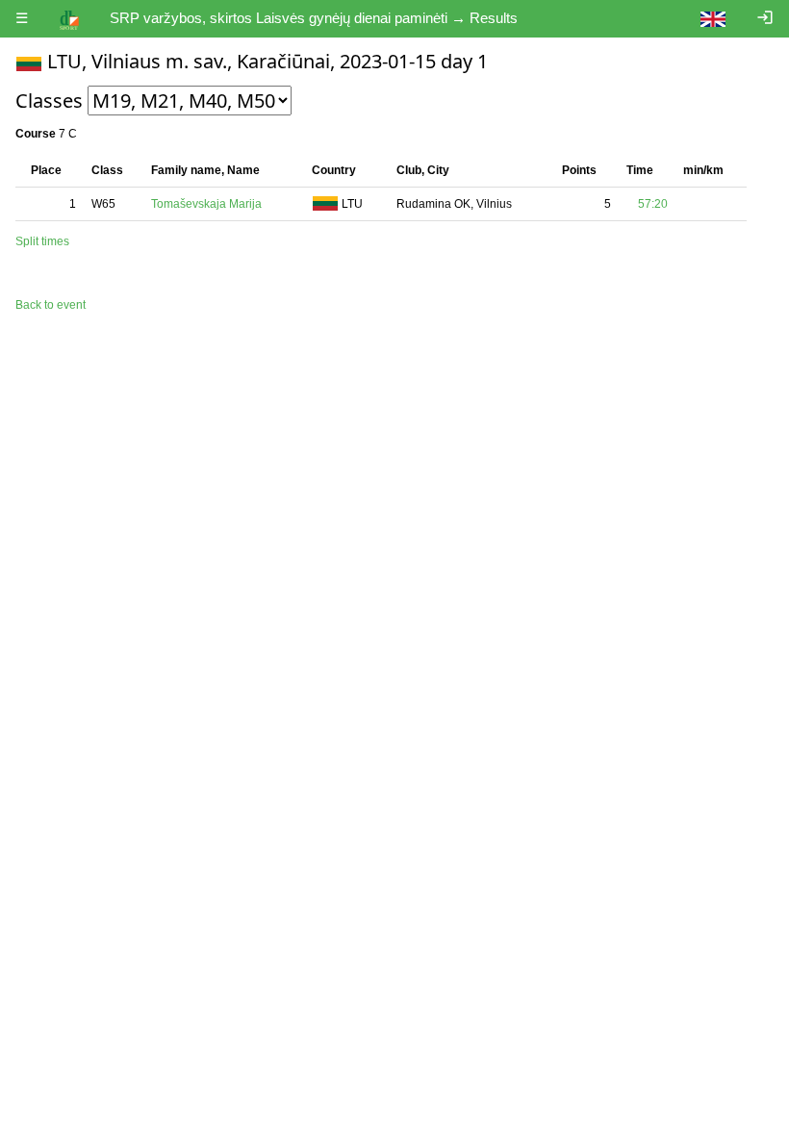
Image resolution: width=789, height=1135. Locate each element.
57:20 (653, 204)
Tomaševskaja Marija (206, 204)
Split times (42, 241)
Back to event (50, 305)
